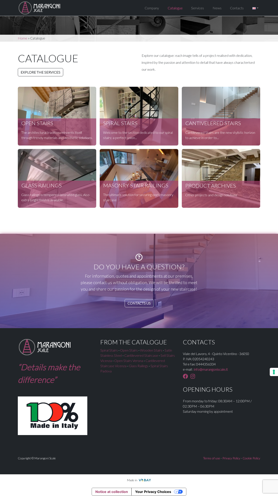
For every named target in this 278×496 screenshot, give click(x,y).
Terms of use (211, 458)
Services (197, 8)
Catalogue (175, 8)
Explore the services (40, 72)
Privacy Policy (231, 458)
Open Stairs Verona (128, 360)
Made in (132, 480)
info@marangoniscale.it (211, 369)
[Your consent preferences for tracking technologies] (274, 372)
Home (22, 38)
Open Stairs (129, 350)
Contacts (237, 8)
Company (152, 8)
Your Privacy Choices (153, 491)
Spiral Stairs (109, 350)
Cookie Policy (251, 458)
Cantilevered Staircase (141, 355)
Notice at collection (111, 491)
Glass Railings (138, 366)
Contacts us (139, 303)
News (217, 8)
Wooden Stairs (151, 350)
